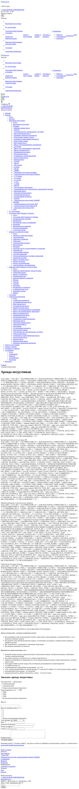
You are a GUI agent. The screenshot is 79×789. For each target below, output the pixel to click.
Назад (11, 117)
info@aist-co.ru (6, 779)
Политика (4, 763)
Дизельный (17, 682)
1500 (20, 690)
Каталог (12, 119)
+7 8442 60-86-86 (7, 10)
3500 (4, 696)
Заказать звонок (6, 110)
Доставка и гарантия (8, 766)
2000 (4, 692)
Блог (2, 770)
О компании (13, 354)
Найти (3, 787)
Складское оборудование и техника (25, 217)
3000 (4, 694)
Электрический (8, 686)
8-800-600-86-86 (18, 10)
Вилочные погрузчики (21, 124)
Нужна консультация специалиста (15, 688)
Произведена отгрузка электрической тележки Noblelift (20, 757)
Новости (4, 761)
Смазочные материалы (21, 300)
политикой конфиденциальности (12, 745)
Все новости (5, 753)
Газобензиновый (9, 684)
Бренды (3, 772)
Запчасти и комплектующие (23, 235)
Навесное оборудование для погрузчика (27, 271)
